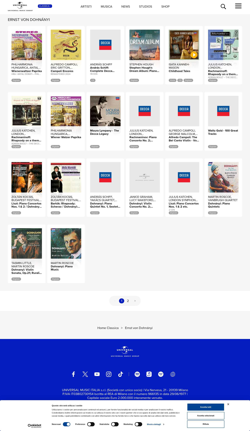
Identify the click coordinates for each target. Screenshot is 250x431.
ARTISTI (86, 6)
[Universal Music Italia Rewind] (172, 374)
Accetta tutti (205, 407)
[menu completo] (238, 6)
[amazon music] (160, 374)
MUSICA (106, 6)
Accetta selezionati (205, 415)
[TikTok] (120, 374)
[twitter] (85, 374)
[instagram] (108, 374)
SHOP (165, 6)
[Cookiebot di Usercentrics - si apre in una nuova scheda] (34, 426)
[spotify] (137, 374)
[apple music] (149, 374)
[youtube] (97, 374)
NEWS (125, 6)
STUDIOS (145, 6)
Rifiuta (206, 424)
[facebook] (73, 374)
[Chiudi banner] (228, 404)
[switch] (91, 424)
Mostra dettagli (154, 424)
